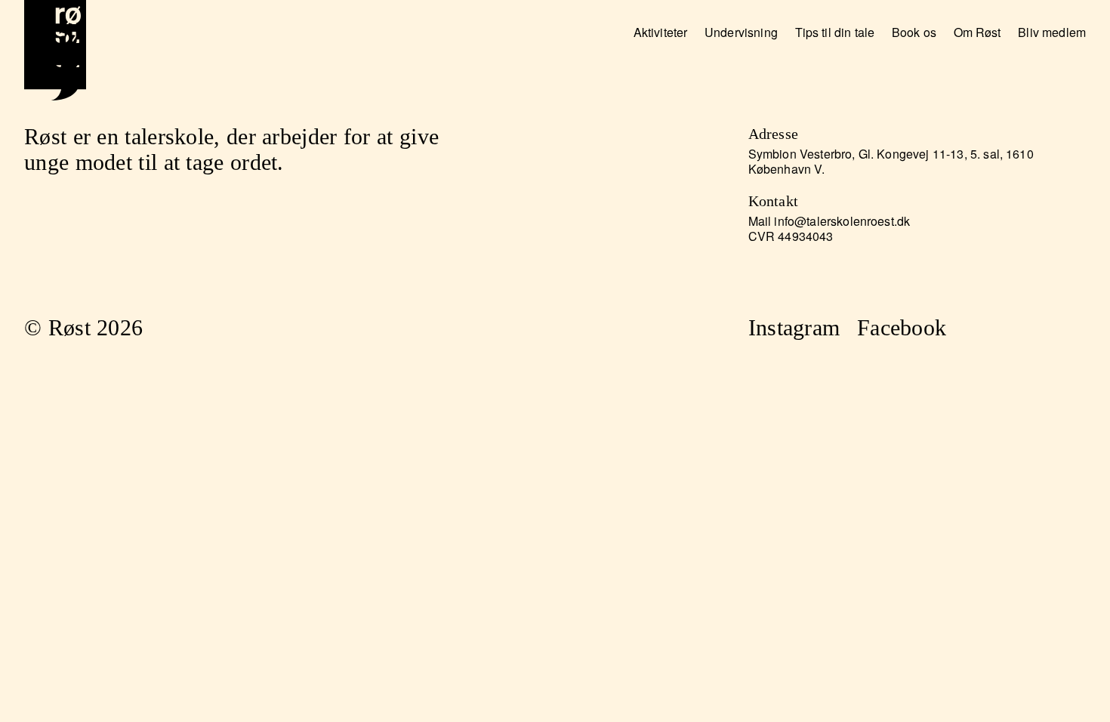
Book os (914, 32)
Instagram (794, 328)
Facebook (901, 328)
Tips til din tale (835, 32)
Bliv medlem (1052, 32)
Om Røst (977, 32)
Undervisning (741, 32)
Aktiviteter (661, 32)
